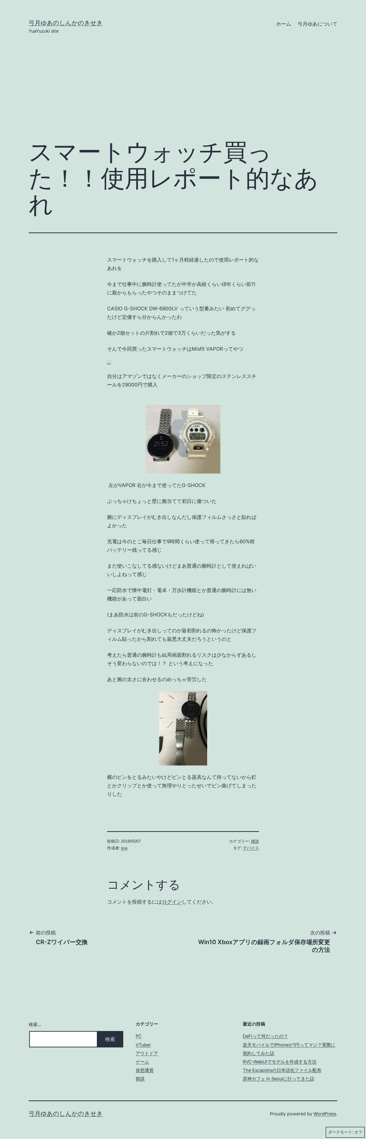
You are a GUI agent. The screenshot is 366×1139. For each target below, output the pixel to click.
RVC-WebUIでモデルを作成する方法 (279, 1061)
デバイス (251, 848)
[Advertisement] (183, 94)
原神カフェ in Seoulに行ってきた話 (278, 1078)
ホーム (283, 24)
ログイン (172, 902)
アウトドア (147, 1053)
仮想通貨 (145, 1070)
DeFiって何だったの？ (265, 1036)
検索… (35, 1024)
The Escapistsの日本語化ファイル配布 (282, 1070)
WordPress (324, 1113)
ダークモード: (340, 1132)
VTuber (143, 1044)
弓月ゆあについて (317, 24)
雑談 (255, 841)
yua (124, 848)
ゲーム (142, 1061)
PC (139, 1036)
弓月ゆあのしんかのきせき (66, 22)
